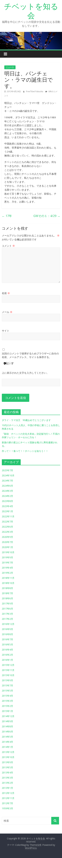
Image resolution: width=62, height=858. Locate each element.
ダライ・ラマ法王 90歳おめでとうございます (26, 420)
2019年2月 (7, 572)
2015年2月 (7, 705)
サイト (5, 330)
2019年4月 (7, 567)
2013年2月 (7, 782)
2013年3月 (7, 777)
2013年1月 (7, 787)
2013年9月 (7, 762)
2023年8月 (7, 501)
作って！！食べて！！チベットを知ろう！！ (25, 451)
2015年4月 (7, 695)
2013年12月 (8, 752)
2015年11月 (8, 670)
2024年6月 (7, 485)
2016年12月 (8, 624)
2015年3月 (7, 700)
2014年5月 (7, 736)
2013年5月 (7, 767)
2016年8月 (7, 634)
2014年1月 (7, 746)
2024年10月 (8, 475)
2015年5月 (7, 690)
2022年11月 (8, 516)
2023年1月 (7, 511)
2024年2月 (7, 495)
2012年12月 (8, 793)
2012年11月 (8, 798)
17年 (7, 216)
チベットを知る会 (31, 10)
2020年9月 (7, 536)
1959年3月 (7, 808)
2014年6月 (7, 731)
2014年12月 (8, 716)
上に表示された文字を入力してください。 (25, 372)
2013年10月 (8, 757)
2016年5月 (7, 644)
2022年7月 (7, 521)
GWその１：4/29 (46, 216)
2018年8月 (7, 588)
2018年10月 (8, 583)
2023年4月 (7, 506)
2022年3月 (7, 531)
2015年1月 (7, 711)
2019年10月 (8, 552)
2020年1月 (7, 547)
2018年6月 (7, 598)
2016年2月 (7, 654)
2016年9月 (7, 629)
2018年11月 (8, 577)
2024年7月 (7, 480)
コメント (8, 245)
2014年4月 (7, 741)
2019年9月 (7, 557)
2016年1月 (7, 659)
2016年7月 (7, 639)
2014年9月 (7, 721)
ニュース (10, 67)
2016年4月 (7, 649)
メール (7, 312)
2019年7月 (7, 562)
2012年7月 (7, 803)
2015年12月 (8, 665)
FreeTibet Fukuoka (35, 91)
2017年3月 (7, 613)
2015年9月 (7, 680)
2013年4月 (7, 772)
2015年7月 (7, 685)
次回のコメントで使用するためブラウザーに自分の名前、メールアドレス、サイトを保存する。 (30, 355)
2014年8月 (7, 726)
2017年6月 (7, 608)
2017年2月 (7, 618)
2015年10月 (8, 675)
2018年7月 (7, 593)
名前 (6, 293)
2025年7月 (7, 470)
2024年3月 (7, 490)
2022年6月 (7, 526)
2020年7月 (7, 542)
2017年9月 (7, 603)
